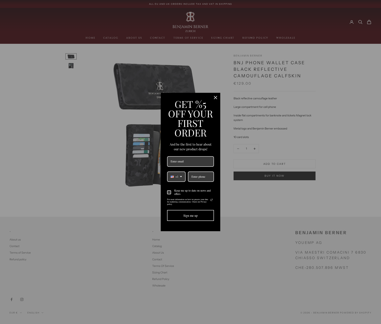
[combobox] (176, 177)
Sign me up (190, 215)
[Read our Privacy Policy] (211, 199)
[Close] (215, 97)
